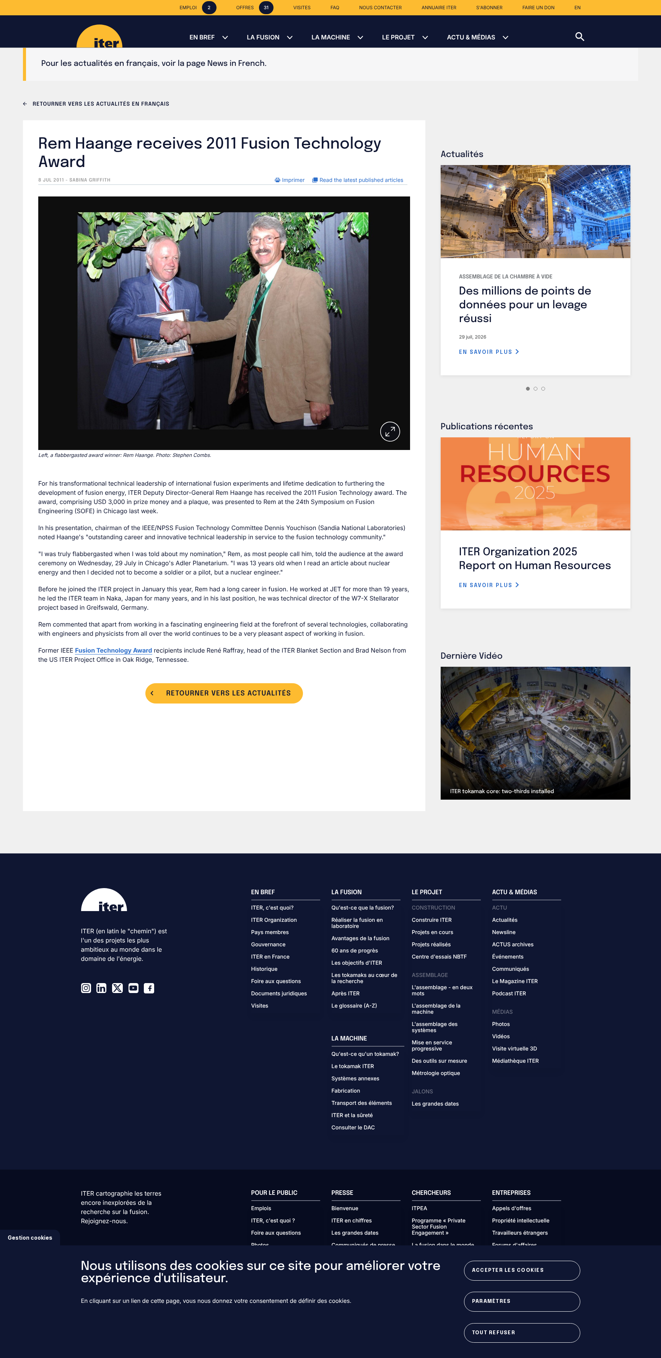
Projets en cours (433, 932)
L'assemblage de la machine (436, 1009)
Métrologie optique (436, 1073)
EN (578, 7)
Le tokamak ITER (353, 1066)
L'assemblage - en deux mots (442, 991)
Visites (260, 1006)
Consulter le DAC (353, 1128)
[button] (618, 31)
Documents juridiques (279, 994)
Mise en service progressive (432, 1046)
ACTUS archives (513, 945)
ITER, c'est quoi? (272, 908)
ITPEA (419, 1209)
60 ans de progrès (355, 951)
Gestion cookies (30, 1237)
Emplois (261, 1209)
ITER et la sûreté (352, 1116)
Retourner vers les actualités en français (100, 104)
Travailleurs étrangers (520, 1233)
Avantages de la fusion (361, 939)
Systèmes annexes (355, 1079)
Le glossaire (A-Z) (354, 1006)
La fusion (263, 37)
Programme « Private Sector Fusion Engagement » (439, 1227)
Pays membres (270, 932)
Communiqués (510, 969)
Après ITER (346, 994)
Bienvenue (345, 1209)
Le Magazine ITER (515, 981)
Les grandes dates (435, 1104)
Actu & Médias (471, 37)
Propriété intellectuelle (521, 1221)
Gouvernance (268, 945)
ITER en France (270, 957)
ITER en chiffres (352, 1221)
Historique (264, 969)
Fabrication (346, 1091)
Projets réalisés (431, 945)
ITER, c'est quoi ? (273, 1221)
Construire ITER (432, 920)
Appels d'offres (512, 1209)
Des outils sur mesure (439, 1061)
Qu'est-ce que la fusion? (363, 908)
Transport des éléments (362, 1103)
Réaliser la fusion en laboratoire (357, 923)
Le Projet (398, 37)
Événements (508, 957)
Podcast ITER (509, 994)
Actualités (505, 920)
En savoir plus (487, 352)
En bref (202, 37)
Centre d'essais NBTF (439, 957)
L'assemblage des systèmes (435, 1027)
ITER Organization (274, 920)
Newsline (504, 932)
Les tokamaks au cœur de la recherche (364, 978)
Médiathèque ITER (515, 1061)
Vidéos (501, 1037)
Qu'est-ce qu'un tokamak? (365, 1054)
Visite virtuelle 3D (514, 1049)
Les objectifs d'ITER (357, 963)
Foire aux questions (276, 981)
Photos (501, 1024)
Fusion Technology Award (113, 650)
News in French (236, 64)
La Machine (331, 37)
